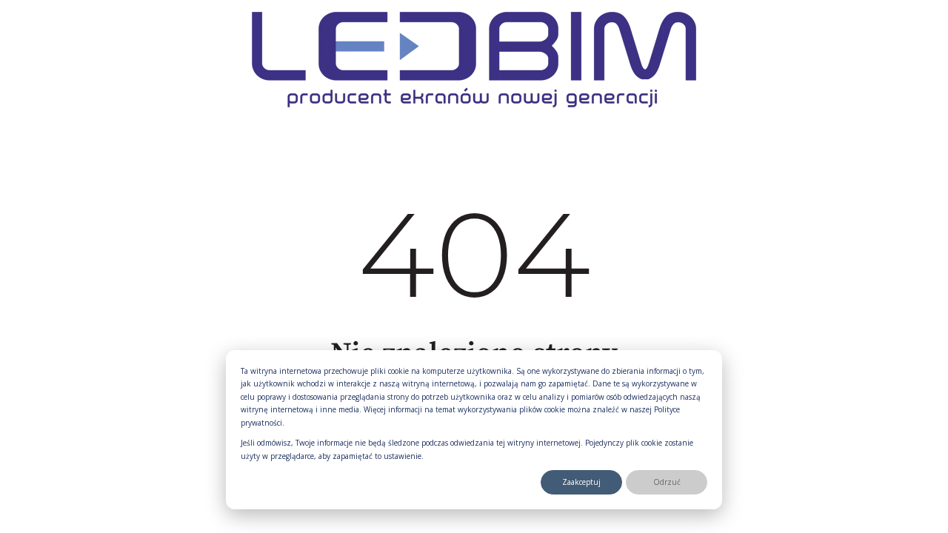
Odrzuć (667, 482)
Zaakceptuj (581, 482)
